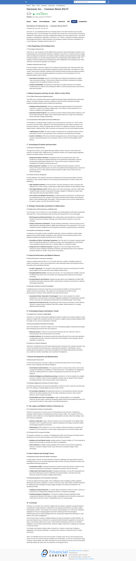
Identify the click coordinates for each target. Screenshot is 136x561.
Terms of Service (89, 559)
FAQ (68, 21)
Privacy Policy (78, 559)
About (74, 21)
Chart (54, 21)
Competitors (83, 21)
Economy (44, 5)
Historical (61, 21)
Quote (29, 21)
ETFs (38, 5)
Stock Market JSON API (75, 550)
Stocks (28, 5)
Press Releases (60, 5)
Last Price (29, 12)
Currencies (51, 5)
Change (41, 12)
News (33, 5)
